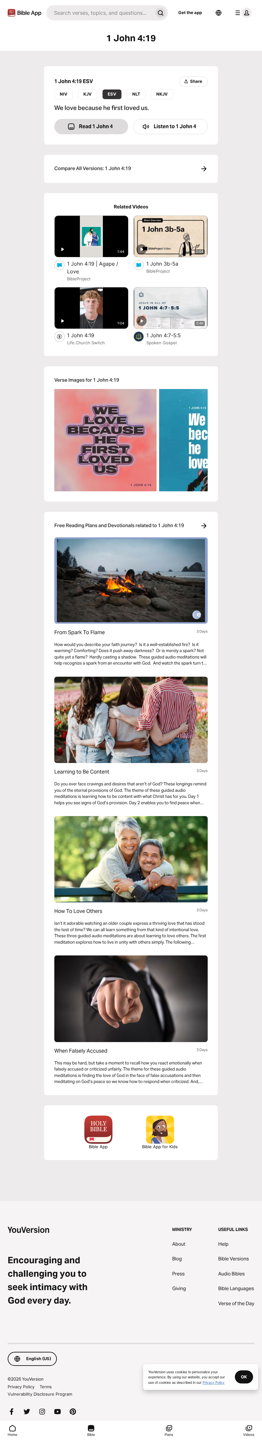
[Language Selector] (218, 12)
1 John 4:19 (87, 335)
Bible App (98, 1146)
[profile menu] (242, 12)
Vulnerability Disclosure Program (40, 1394)
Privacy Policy (21, 1386)
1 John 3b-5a (169, 263)
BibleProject (79, 278)
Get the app (190, 12)
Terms (46, 1386)
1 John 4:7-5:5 (170, 335)
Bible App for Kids (160, 1146)
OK (244, 1376)
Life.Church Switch (86, 342)
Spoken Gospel (161, 342)
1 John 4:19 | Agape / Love (92, 268)
